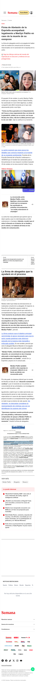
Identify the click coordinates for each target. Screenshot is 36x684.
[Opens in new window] (6, 660)
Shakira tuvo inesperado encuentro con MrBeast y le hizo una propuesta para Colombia (13, 261)
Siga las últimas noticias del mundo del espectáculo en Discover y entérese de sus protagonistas (15, 57)
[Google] (2, 660)
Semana (3, 20)
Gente (10, 20)
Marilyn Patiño (6, 482)
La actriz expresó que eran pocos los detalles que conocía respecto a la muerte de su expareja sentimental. (16, 152)
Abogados (17, 482)
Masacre (25, 482)
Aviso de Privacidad (8, 665)
